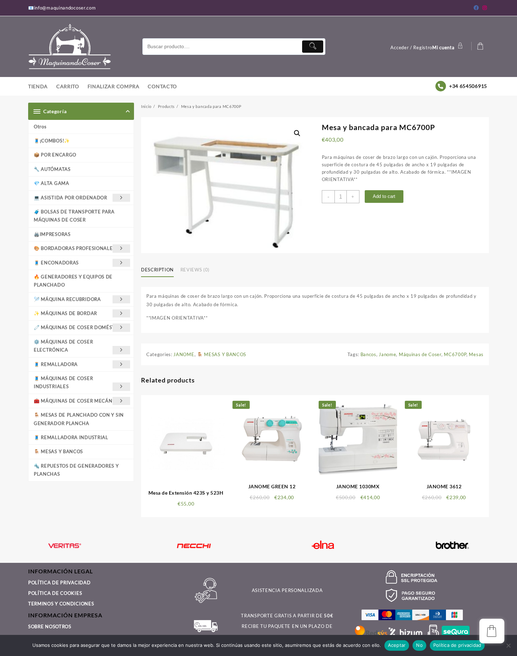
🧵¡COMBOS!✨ (52, 140)
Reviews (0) (195, 269)
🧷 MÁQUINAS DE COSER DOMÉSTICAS (80, 327)
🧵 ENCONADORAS (56, 262)
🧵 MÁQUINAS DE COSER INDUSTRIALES (63, 382)
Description (157, 269)
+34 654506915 (468, 86)
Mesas (476, 354)
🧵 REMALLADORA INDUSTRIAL (71, 437)
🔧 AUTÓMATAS (52, 169)
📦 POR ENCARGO (55, 154)
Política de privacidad (457, 645)
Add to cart (384, 196)
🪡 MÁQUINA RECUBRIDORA (67, 299)
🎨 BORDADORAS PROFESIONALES (74, 248)
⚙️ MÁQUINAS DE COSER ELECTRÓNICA (63, 346)
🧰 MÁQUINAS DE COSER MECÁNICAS (78, 401)
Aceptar (397, 645)
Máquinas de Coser (420, 354)
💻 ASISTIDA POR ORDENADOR (70, 197)
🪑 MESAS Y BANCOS (58, 451)
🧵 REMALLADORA (56, 364)
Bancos (368, 354)
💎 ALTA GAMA (51, 183)
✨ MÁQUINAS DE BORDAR (65, 313)
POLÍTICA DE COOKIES (55, 593)
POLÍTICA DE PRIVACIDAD (59, 582)
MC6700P (455, 354)
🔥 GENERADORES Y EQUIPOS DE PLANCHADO (73, 281)
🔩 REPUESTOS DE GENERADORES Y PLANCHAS (76, 470)
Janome (387, 354)
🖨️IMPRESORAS (52, 234)
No (419, 645)
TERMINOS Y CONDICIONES (61, 603)
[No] (508, 645)
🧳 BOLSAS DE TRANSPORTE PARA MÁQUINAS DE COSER (74, 216)
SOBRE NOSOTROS (49, 626)
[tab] (160, 270)
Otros (40, 126)
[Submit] (312, 46)
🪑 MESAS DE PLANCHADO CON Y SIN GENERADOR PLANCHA (79, 419)
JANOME (183, 354)
